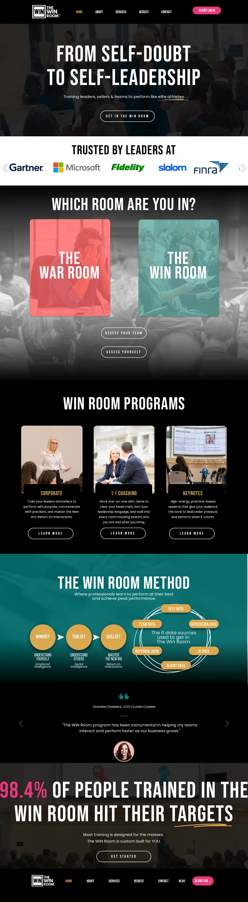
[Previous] (20, 724)
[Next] (227, 724)
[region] (69, 293)
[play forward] (243, 167)
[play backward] (4, 167)
